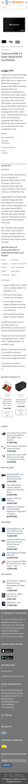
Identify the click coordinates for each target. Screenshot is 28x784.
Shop (7, 46)
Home (2, 46)
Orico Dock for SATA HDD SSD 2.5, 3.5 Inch (21, 401)
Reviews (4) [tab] (5, 169)
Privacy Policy (6, 671)
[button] (2, 2)
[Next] (24, 25)
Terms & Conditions (17, 776)
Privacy (14, 676)
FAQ (5, 776)
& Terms (21, 676)
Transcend (4, 153)
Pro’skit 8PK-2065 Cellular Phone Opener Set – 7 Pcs (7, 402)
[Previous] (3, 25)
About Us (7, 774)
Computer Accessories (16, 46)
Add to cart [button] (7, 414)
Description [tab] (6, 166)
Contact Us (18, 774)
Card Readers (5, 49)
